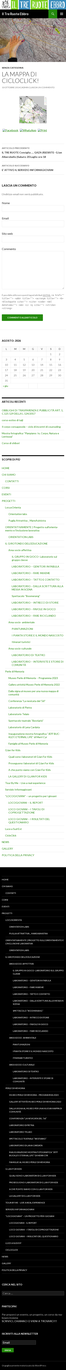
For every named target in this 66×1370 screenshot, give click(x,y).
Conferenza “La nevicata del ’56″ (26, 700)
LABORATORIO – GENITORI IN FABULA (35, 566)
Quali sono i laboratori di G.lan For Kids (30, 756)
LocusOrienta (13, 507)
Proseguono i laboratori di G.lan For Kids (31, 763)
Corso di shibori (11, 443)
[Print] (42, 130)
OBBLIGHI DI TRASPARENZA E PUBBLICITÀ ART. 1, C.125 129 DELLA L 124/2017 (32, 412)
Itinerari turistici (21, 641)
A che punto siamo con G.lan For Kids (29, 769)
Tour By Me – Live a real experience (25, 782)
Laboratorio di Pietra (20, 707)
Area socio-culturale (20, 648)
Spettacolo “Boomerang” (26, 596)
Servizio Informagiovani (18, 789)
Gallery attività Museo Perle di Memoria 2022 (34, 684)
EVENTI (6, 494)
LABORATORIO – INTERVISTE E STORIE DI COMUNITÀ (33, 1080)
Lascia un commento (42, 87)
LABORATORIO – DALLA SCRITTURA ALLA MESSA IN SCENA (38, 1002)
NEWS (5, 842)
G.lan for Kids (13, 750)
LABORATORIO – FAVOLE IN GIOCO (34, 609)
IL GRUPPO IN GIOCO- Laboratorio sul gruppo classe (38, 972)
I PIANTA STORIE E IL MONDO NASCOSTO (37, 635)
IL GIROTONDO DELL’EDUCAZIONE (26, 543)
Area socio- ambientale (21, 622)
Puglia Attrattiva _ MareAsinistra (27, 520)
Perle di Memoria (14, 671)
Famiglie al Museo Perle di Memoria (28, 743)
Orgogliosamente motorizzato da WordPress (24, 1365)
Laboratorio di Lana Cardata (24, 727)
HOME (6, 468)
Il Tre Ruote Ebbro (15, 14)
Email (5, 218)
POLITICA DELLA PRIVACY (18, 855)
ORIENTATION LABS (20, 536)
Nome (6, 203)
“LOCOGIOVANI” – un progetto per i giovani (30, 796)
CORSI (6, 487)
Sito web (7, 233)
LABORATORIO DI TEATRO (28, 655)
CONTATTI (12, 481)
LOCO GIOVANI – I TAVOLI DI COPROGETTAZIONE (26, 811)
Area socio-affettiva (19, 550)
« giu (5, 385)
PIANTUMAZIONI (22, 628)
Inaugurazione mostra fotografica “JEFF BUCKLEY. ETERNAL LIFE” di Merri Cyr (34, 735)
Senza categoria (12, 67)
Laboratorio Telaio (18, 714)
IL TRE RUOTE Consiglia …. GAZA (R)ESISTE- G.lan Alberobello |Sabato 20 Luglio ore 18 (32, 152)
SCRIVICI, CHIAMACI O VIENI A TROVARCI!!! (29, 1321)
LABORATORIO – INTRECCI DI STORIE (35, 602)
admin (25, 87)
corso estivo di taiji (12, 420)
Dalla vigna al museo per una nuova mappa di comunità (35, 1110)
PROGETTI (8, 500)
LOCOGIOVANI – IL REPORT (25, 802)
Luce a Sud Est (13, 828)
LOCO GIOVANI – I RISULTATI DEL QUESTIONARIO (33, 1236)
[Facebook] (10, 130)
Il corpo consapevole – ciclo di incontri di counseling (31, 426)
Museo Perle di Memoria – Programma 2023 (33, 678)
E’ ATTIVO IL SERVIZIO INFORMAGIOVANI (27, 167)
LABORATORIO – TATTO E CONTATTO (36, 579)
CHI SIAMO (9, 474)
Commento (9, 249)
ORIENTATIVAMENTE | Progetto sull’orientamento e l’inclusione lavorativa (31, 529)
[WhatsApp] (28, 130)
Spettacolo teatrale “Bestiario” (25, 720)
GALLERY (7, 848)
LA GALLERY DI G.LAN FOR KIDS (27, 776)
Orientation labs (17, 514)
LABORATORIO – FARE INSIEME (31, 573)
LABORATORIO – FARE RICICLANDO (34, 615)
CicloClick (10, 835)
